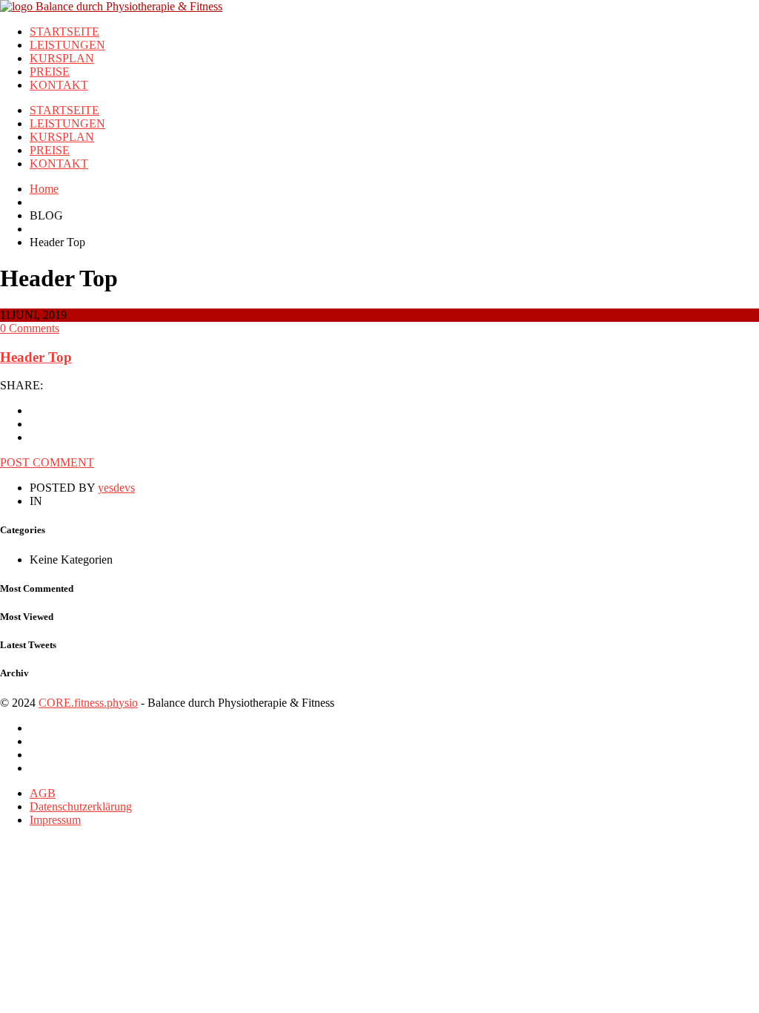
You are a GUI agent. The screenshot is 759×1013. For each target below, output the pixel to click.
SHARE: (21, 385)
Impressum (55, 820)
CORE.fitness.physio (88, 702)
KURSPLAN (62, 58)
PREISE (50, 71)
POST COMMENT (47, 462)
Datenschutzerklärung (81, 806)
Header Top (36, 357)
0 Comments (29, 328)
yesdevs (116, 487)
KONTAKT (59, 85)
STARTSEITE (64, 31)
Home (44, 188)
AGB (43, 793)
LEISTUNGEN (67, 45)
